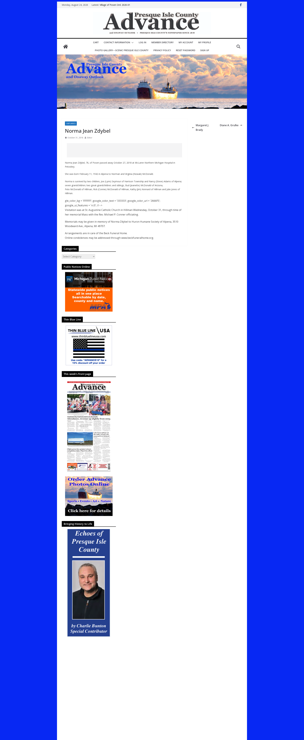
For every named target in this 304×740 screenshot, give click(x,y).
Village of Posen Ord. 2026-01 (115, 4)
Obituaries (71, 123)
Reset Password (185, 50)
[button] (132, 42)
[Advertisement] (124, 150)
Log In (142, 42)
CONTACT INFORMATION (117, 42)
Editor (89, 137)
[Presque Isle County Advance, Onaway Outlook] (65, 46)
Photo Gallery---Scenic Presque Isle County (121, 50)
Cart (96, 42)
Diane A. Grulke (229, 125)
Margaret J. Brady (202, 127)
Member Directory (162, 42)
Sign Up (204, 50)
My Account (186, 42)
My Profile (204, 42)
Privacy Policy (162, 50)
